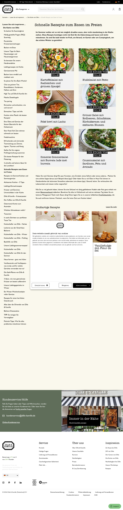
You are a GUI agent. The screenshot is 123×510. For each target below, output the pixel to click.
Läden (98, 2)
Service (43, 443)
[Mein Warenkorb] (120, 9)
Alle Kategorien (21, 9)
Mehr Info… (43, 465)
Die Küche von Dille (33, 17)
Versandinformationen (10, 2)
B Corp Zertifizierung (79, 468)
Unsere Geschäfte (78, 451)
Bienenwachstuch (47, 192)
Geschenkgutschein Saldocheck (49, 461)
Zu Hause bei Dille (111, 448)
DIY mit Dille (110, 451)
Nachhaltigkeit (77, 458)
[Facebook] (15, 483)
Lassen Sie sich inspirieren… (17, 17)
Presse (74, 461)
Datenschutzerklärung (57, 492)
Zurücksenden (43, 458)
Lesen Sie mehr (111, 207)
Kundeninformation (73, 495)
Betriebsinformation (78, 465)
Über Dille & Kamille (78, 448)
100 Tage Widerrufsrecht (26, 2)
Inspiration (113, 443)
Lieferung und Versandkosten (48, 455)
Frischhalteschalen (104, 195)
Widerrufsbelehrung (84, 492)
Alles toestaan (81, 285)
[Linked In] (21, 483)
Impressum (86, 495)
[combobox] (61, 9)
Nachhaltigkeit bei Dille (113, 461)
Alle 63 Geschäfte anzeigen (77, 423)
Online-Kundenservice (11, 422)
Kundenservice (106, 2)
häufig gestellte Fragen (24, 409)
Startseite (5, 17)
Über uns (78, 443)
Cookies (71, 492)
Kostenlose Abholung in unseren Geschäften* (48, 2)
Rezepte (108, 468)
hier (70, 179)
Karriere (75, 455)
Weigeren (65, 285)
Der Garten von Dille (112, 455)
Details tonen (40, 285)
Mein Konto (113, 9)
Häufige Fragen (43, 451)
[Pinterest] (9, 483)
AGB (95, 495)
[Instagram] (3, 483)
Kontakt (41, 448)
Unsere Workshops (112, 465)
